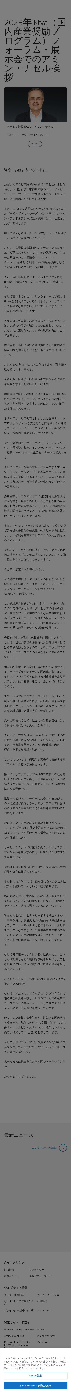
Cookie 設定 (35, 1375)
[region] (35, 1370)
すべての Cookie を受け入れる (35, 1385)
